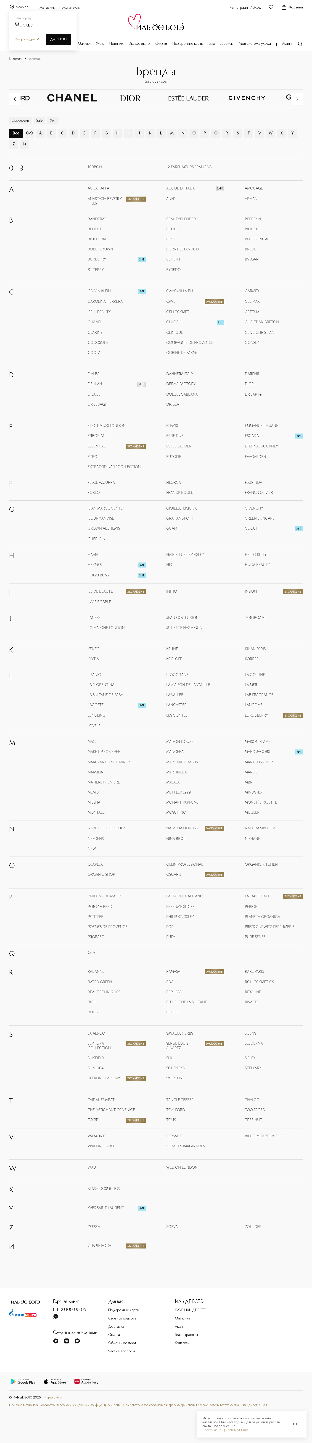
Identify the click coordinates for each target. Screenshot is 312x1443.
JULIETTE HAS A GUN (184, 628)
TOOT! (93, 1120)
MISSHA (94, 802)
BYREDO (173, 270)
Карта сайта (53, 1397)
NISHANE (252, 838)
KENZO (94, 649)
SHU (170, 1058)
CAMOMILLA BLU (180, 291)
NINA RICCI (175, 838)
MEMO (93, 792)
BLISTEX (173, 239)
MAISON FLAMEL (258, 741)
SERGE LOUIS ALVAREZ (177, 1045)
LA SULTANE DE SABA (105, 695)
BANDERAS (97, 219)
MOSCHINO (176, 812)
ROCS (93, 1012)
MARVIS (251, 772)
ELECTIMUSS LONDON (107, 425)
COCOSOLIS (98, 342)
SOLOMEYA (175, 1068)
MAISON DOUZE (179, 741)
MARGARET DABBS (182, 762)
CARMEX (252, 291)
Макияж (84, 44)
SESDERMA (254, 1043)
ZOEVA (172, 1227)
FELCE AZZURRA (101, 482)
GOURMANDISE (101, 518)
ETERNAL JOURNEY (261, 446)
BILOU (171, 229)
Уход (100, 44)
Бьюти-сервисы (221, 44)
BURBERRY (97, 259)
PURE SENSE (255, 937)
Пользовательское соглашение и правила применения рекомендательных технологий (181, 1405)
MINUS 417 (253, 792)
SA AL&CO (96, 1033)
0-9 (29, 133)
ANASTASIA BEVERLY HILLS (105, 201)
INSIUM (251, 591)
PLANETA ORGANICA (262, 917)
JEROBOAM (254, 617)
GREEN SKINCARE (260, 518)
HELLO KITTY (256, 554)
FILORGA (173, 482)
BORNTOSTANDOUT (183, 249)
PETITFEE (95, 917)
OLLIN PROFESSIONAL (184, 864)
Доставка (116, 1327)
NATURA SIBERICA (260, 828)
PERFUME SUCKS (180, 906)
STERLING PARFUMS (104, 1078)
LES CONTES (177, 715)
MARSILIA (95, 772)
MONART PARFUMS (182, 802)
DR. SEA (172, 404)
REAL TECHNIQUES (104, 992)
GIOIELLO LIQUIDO (182, 508)
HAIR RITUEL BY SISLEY (185, 554)
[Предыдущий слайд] (15, 99)
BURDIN (173, 259)
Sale (39, 121)
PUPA (170, 937)
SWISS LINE (175, 1078)
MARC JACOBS (257, 751)
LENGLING (96, 715)
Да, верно (58, 39)
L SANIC (94, 675)
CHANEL (95, 322)
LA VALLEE (174, 695)
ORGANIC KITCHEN (261, 864)
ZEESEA (94, 1227)
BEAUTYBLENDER (181, 219)
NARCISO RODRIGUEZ (106, 828)
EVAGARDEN (255, 457)
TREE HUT (253, 1120)
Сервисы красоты (122, 1318)
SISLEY (250, 1058)
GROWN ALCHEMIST (105, 528)
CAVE (170, 301)
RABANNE (96, 971)
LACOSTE (96, 705)
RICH (92, 1002)
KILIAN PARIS (255, 649)
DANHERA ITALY (179, 374)
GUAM (171, 528)
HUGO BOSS (98, 575)
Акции (287, 44)
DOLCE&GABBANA (182, 394)
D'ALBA (94, 374)
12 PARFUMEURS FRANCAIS (189, 167)
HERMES (95, 564)
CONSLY (252, 342)
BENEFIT (95, 229)
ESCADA (252, 436)
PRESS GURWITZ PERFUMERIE (269, 927)
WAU (92, 1167)
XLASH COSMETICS (104, 1188)
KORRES (251, 659)
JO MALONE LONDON (106, 628)
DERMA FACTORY (181, 384)
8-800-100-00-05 (69, 1310)
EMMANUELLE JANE (261, 425)
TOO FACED (255, 1110)
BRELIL (250, 249)
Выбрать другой (28, 39)
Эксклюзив (20, 121)
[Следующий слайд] (297, 99)
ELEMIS (172, 425)
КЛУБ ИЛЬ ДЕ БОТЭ (190, 1310)
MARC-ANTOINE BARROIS (109, 762)
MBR (248, 782)
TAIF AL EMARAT (101, 1100)
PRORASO (96, 937)
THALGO (252, 1100)
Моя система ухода (255, 44)
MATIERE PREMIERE (104, 782)
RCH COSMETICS (259, 982)
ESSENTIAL (97, 446)
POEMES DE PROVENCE (107, 927)
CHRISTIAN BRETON (262, 322)
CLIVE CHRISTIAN (259, 332)
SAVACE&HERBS (179, 1033)
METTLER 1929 (178, 792)
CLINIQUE (174, 332)
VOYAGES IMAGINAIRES (185, 1146)
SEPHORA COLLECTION (99, 1045)
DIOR (249, 384)
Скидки (161, 44)
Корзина (296, 7)
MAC (92, 741)
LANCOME (253, 705)
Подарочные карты (187, 44)
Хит (53, 121)
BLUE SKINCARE (258, 239)
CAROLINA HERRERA (105, 301)
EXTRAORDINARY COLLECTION (114, 467)
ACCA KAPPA (98, 188)
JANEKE (94, 617)
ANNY (171, 199)
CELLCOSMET (177, 312)
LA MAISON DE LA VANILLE (188, 685)
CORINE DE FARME (182, 352)
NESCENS (96, 838)
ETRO (92, 457)
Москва (22, 7)
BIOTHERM (97, 239)
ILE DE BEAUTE (100, 591)
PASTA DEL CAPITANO (184, 896)
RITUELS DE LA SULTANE (186, 1002)
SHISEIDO (96, 1058)
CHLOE (172, 322)
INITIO (171, 591)
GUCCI (251, 528)
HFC (170, 564)
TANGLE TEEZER (180, 1100)
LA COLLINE (255, 675)
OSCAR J (173, 874)
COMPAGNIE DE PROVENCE (189, 342)
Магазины (47, 8)
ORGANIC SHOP (101, 874)
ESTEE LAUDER (178, 446)
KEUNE (172, 649)
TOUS (171, 1120)
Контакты (182, 1343)
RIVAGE (251, 1002)
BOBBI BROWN (100, 249)
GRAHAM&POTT (179, 518)
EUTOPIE (173, 457)
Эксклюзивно (139, 44)
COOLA (94, 352)
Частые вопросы (121, 1351)
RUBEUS (173, 1012)
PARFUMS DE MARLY (104, 896)
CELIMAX (252, 301)
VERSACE (174, 1136)
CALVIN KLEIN (99, 291)
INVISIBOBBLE (99, 602)
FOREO (94, 492)
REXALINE (253, 992)
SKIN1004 (95, 1068)
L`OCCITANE (177, 675)
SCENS (250, 1033)
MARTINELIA (176, 772)
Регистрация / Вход (245, 8)
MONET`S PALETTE (261, 802)
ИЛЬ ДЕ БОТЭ (99, 1245)
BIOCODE (253, 229)
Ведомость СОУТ (255, 1405)
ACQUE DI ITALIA (180, 188)
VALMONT (96, 1136)
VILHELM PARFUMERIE (263, 1136)
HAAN (93, 554)
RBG (170, 982)
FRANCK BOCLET (180, 492)
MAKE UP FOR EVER (104, 751)
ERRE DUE (174, 436)
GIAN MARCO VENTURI (107, 508)
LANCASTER (176, 705)
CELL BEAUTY (99, 312)
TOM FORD (175, 1110)
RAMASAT (174, 971)
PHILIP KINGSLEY (180, 917)
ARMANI (251, 199)
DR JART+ (253, 394)
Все (16, 133)
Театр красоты (186, 1335)
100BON (95, 167)
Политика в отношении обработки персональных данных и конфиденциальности (64, 1405)
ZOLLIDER (253, 1227)
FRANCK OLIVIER (259, 492)
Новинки (116, 44)
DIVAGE (94, 394)
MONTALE (96, 812)
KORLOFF (174, 659)
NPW (92, 848)
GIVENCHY (254, 508)
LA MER (251, 685)
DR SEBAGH (98, 404)
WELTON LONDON (182, 1167)
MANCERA (175, 751)
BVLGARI (252, 259)
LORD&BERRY (256, 715)
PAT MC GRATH (258, 896)
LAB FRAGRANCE (259, 695)
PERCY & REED (100, 906)
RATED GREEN (100, 982)
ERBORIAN (97, 436)
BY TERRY (96, 270)
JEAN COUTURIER (181, 617)
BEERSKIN (253, 219)
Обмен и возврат (122, 1343)
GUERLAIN (96, 539)
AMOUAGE (254, 188)
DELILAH (95, 384)
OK (295, 1424)
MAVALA (173, 782)
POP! (170, 927)
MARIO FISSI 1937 (259, 762)
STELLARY (253, 1068)
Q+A (91, 952)
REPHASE (174, 992)
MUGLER (252, 812)
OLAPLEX (95, 864)
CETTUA (252, 312)
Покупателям (70, 8)
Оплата (114, 1335)
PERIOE (251, 906)
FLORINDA (253, 482)
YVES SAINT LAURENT (106, 1208)
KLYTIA (93, 659)
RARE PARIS (254, 971)
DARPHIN (253, 374)
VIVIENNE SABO (101, 1146)
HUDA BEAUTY (257, 564)
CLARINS (95, 332)
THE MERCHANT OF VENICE (111, 1110)
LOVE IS (94, 726)
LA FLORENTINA (101, 685)
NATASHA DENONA (182, 828)
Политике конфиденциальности (226, 1430)
